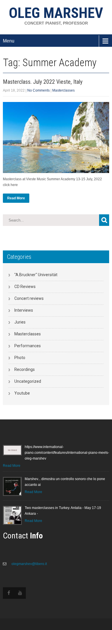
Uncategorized (27, 381)
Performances (27, 345)
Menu (8, 40)
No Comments (38, 90)
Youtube (22, 393)
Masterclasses (63, 90)
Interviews (23, 310)
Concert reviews (29, 298)
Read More (16, 198)
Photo (19, 357)
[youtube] (20, 593)
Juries (20, 322)
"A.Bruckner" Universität (35, 274)
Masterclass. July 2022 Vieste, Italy (42, 81)
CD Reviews (25, 286)
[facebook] (8, 593)
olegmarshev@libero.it (29, 564)
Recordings (24, 369)
